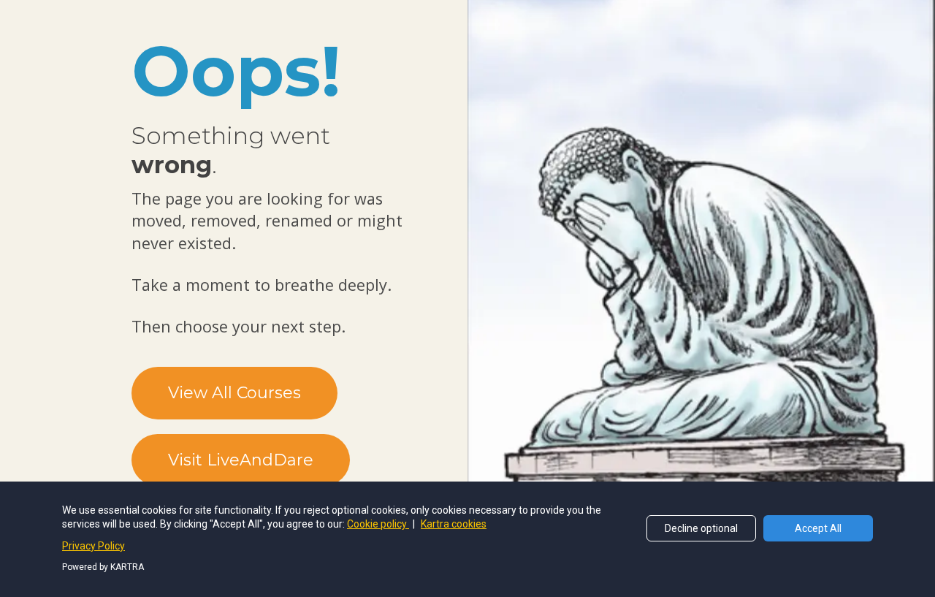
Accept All (818, 528)
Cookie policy (378, 524)
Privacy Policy (93, 546)
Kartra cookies (453, 524)
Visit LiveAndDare (240, 460)
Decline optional (701, 528)
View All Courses (234, 393)
